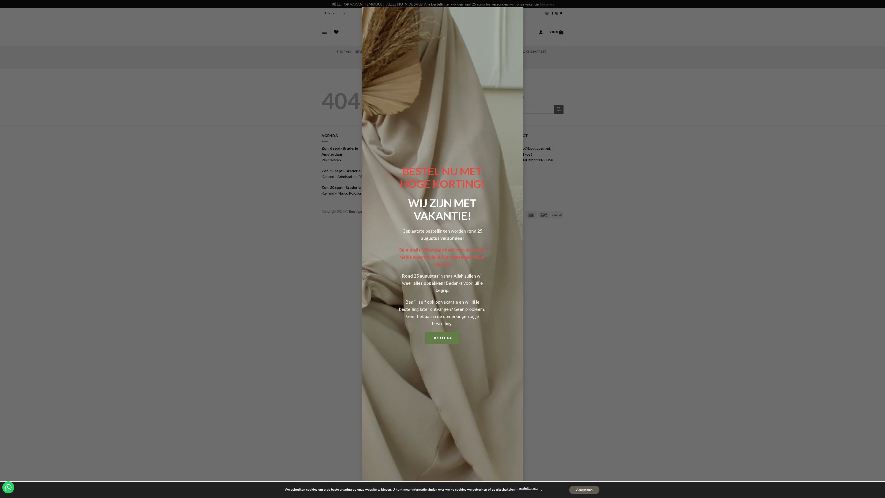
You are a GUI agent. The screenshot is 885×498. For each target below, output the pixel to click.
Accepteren (584, 489)
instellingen (528, 488)
